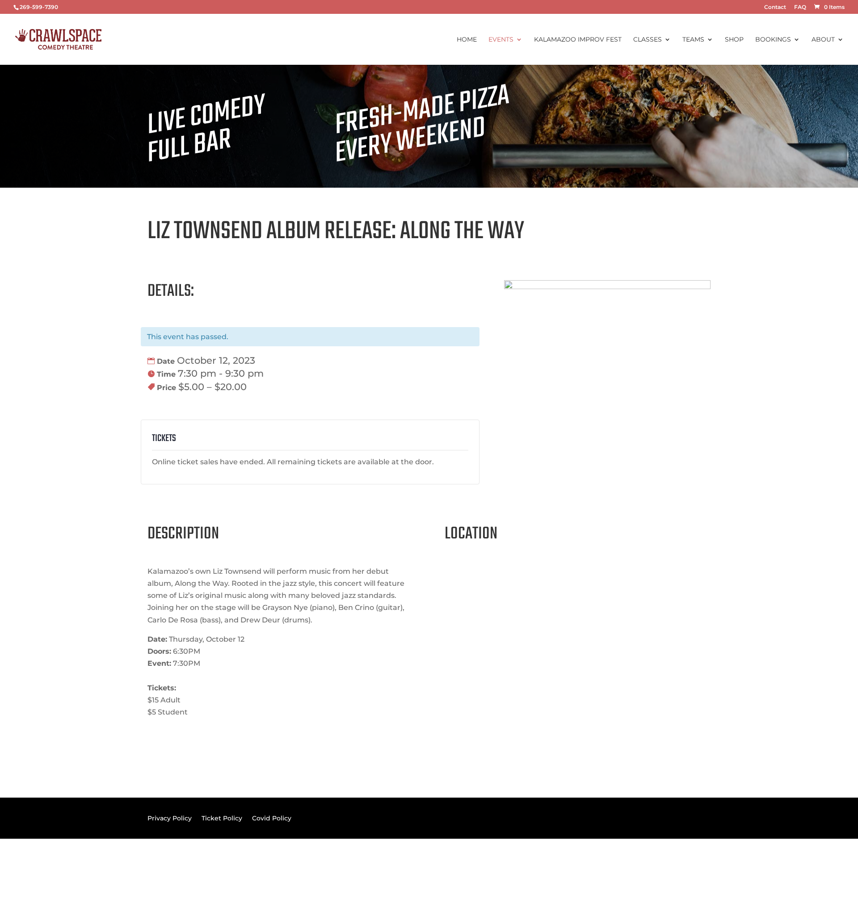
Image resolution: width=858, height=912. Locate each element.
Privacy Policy (169, 817)
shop (734, 39)
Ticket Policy (222, 817)
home (467, 39)
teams (693, 39)
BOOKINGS (773, 39)
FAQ (800, 7)
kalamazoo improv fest (578, 39)
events (500, 39)
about (823, 39)
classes (647, 39)
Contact (775, 7)
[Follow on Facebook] (685, 873)
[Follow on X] (703, 873)
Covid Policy (271, 817)
